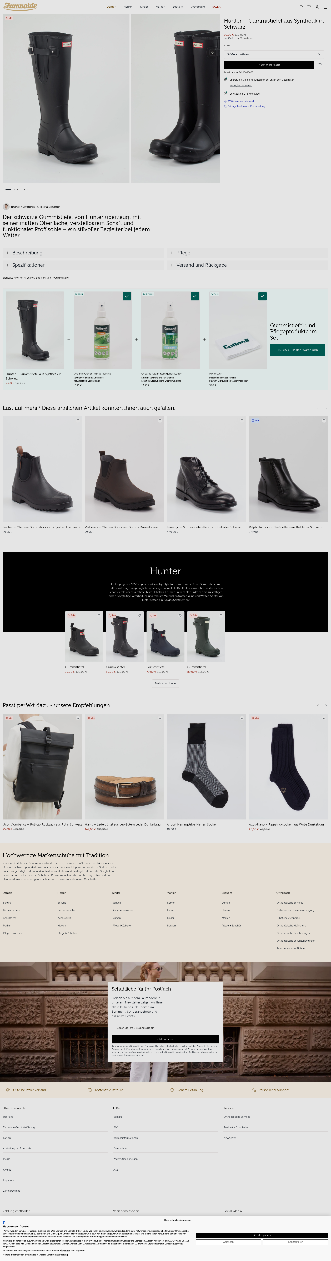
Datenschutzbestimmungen (177, 1220)
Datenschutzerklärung (57, 1255)
